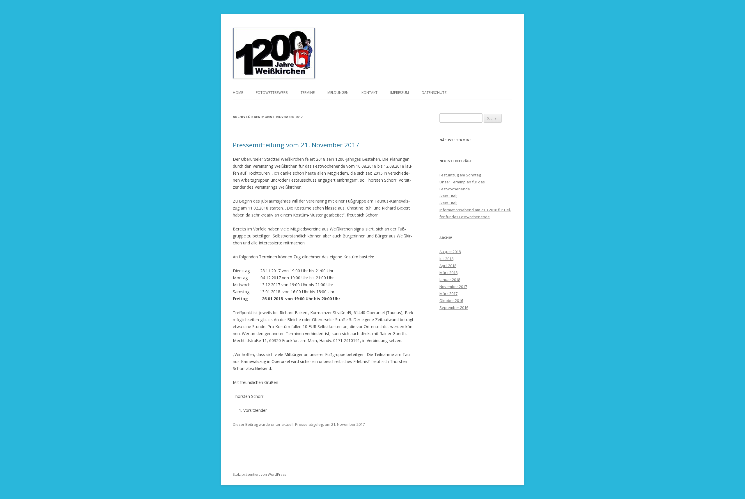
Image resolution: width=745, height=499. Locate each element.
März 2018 (448, 272)
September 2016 (453, 307)
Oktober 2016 (451, 300)
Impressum (399, 92)
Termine (308, 92)
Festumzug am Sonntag (460, 175)
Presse (301, 424)
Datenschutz (434, 92)
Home (238, 92)
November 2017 (453, 286)
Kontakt (369, 92)
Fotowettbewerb (272, 92)
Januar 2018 (449, 279)
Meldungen (338, 92)
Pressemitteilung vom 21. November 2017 (296, 144)
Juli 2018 (446, 258)
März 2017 (448, 293)
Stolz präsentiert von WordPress (259, 474)
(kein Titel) (448, 195)
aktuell (287, 424)
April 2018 (447, 265)
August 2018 (450, 251)
